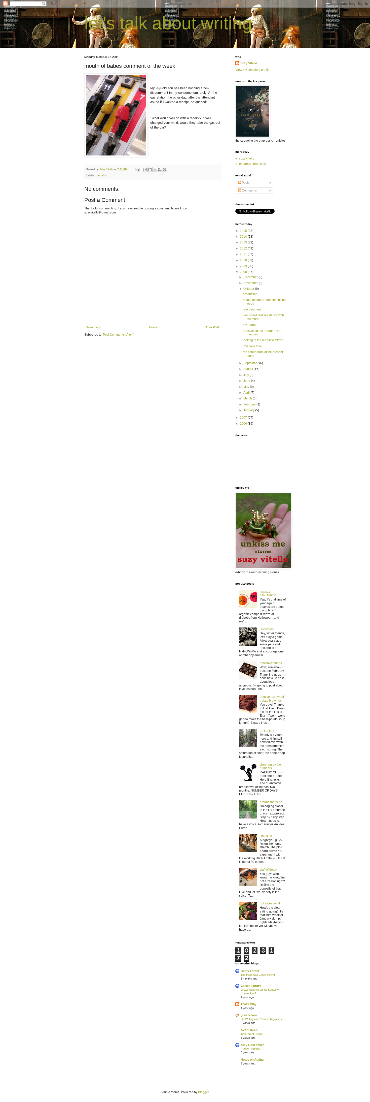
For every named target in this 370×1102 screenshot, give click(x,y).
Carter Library (251, 986)
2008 (244, 272)
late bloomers (252, 309)
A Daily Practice (250, 1048)
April (246, 392)
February (249, 404)
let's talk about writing (168, 23)
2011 (244, 254)
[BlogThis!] (150, 169)
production (250, 294)
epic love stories (271, 663)
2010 (244, 260)
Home (153, 327)
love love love (252, 346)
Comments (249, 190)
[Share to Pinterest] (164, 169)
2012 (244, 248)
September (251, 363)
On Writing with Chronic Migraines (261, 1019)
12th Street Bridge (252, 1033)
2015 (244, 231)
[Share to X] (154, 169)
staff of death (268, 869)
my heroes (250, 325)
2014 (244, 236)
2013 (244, 242)
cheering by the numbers (270, 766)
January (249, 410)
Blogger (203, 1092)
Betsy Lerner (250, 971)
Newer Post (93, 327)
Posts (245, 182)
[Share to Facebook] (159, 169)
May (246, 387)
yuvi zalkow (249, 1015)
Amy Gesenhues (253, 1045)
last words (267, 629)
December (250, 277)
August (248, 369)
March (248, 398)
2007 (244, 417)
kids (104, 175)
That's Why (248, 1004)
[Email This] (145, 169)
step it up (266, 836)
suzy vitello (246, 158)
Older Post (212, 327)
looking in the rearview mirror (263, 340)
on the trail (267, 731)
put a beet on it (270, 903)
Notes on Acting (252, 1059)
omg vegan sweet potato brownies (272, 698)
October (249, 289)
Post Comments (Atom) (118, 334)
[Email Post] (137, 169)
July (246, 375)
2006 (244, 423)
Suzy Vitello (248, 63)
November (250, 283)
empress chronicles (252, 164)
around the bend (271, 802)
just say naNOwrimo (268, 593)
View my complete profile (252, 70)
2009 (244, 266)
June (247, 381)
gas (98, 175)
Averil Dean (249, 1030)
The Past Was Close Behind (258, 974)
